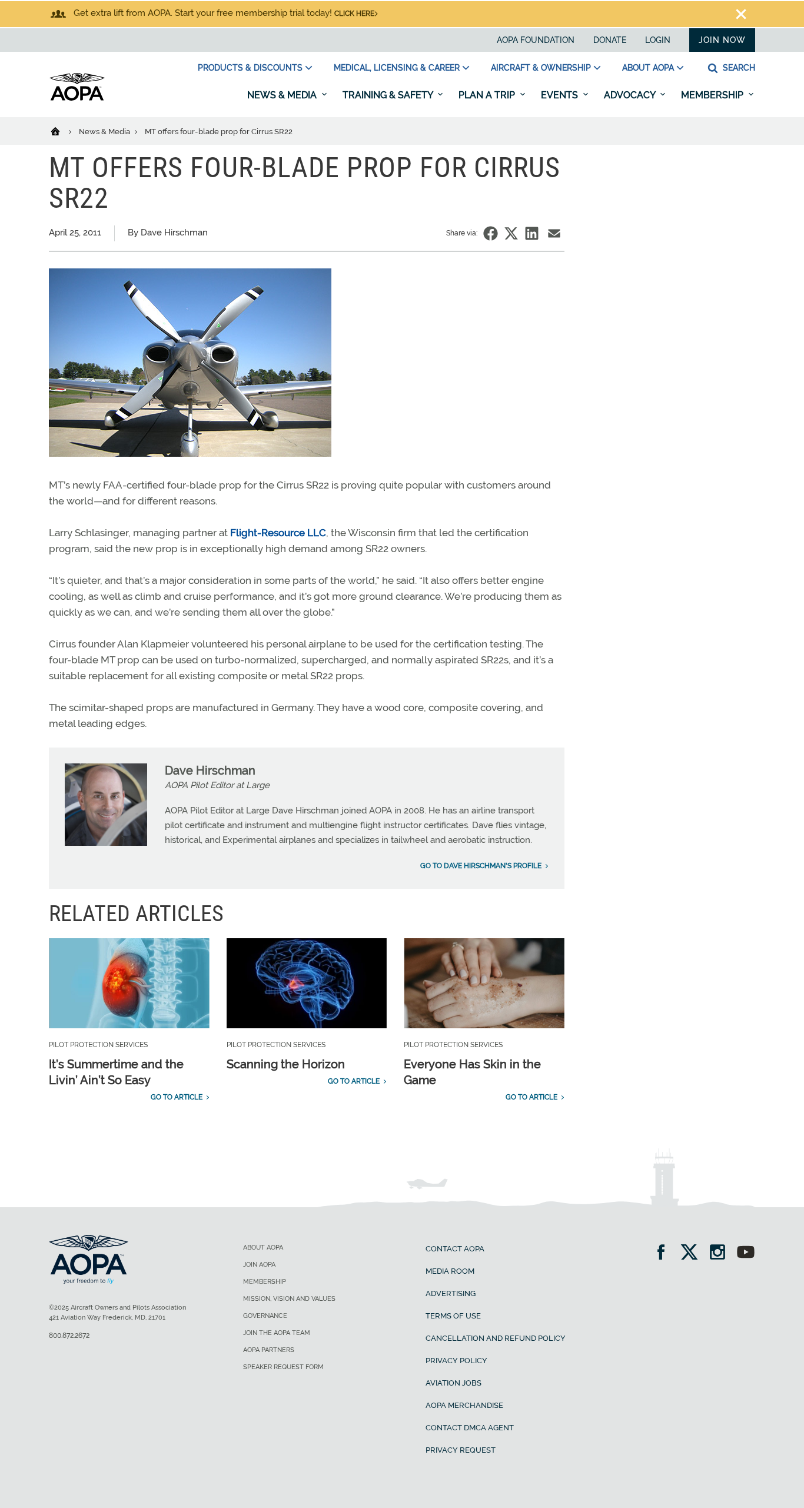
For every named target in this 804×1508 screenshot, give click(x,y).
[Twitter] (693, 1253)
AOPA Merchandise (464, 1405)
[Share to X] (511, 233)
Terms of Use (453, 1315)
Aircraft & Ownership (541, 67)
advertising (451, 1293)
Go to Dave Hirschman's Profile (480, 866)
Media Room (450, 1271)
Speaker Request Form (283, 1367)
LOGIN (657, 40)
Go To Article (176, 1097)
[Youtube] (745, 1253)
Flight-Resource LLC (278, 533)
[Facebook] (665, 1253)
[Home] (63, 131)
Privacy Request (461, 1450)
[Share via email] (554, 233)
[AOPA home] (77, 98)
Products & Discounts (250, 67)
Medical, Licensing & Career (397, 67)
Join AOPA (259, 1264)
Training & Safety (389, 95)
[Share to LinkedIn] (531, 233)
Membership (713, 95)
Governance (265, 1316)
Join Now (722, 40)
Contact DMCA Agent (470, 1427)
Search (737, 67)
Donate (609, 40)
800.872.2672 (69, 1335)
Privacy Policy (456, 1360)
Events (560, 95)
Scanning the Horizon (286, 1064)
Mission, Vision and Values (289, 1299)
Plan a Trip (488, 95)
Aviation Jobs (453, 1383)
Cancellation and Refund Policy (496, 1338)
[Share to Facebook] (490, 233)
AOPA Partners (268, 1350)
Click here (354, 13)
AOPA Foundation (535, 40)
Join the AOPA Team (276, 1333)
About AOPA (648, 67)
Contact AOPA (455, 1248)
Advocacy (630, 95)
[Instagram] (721, 1253)
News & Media (283, 95)
